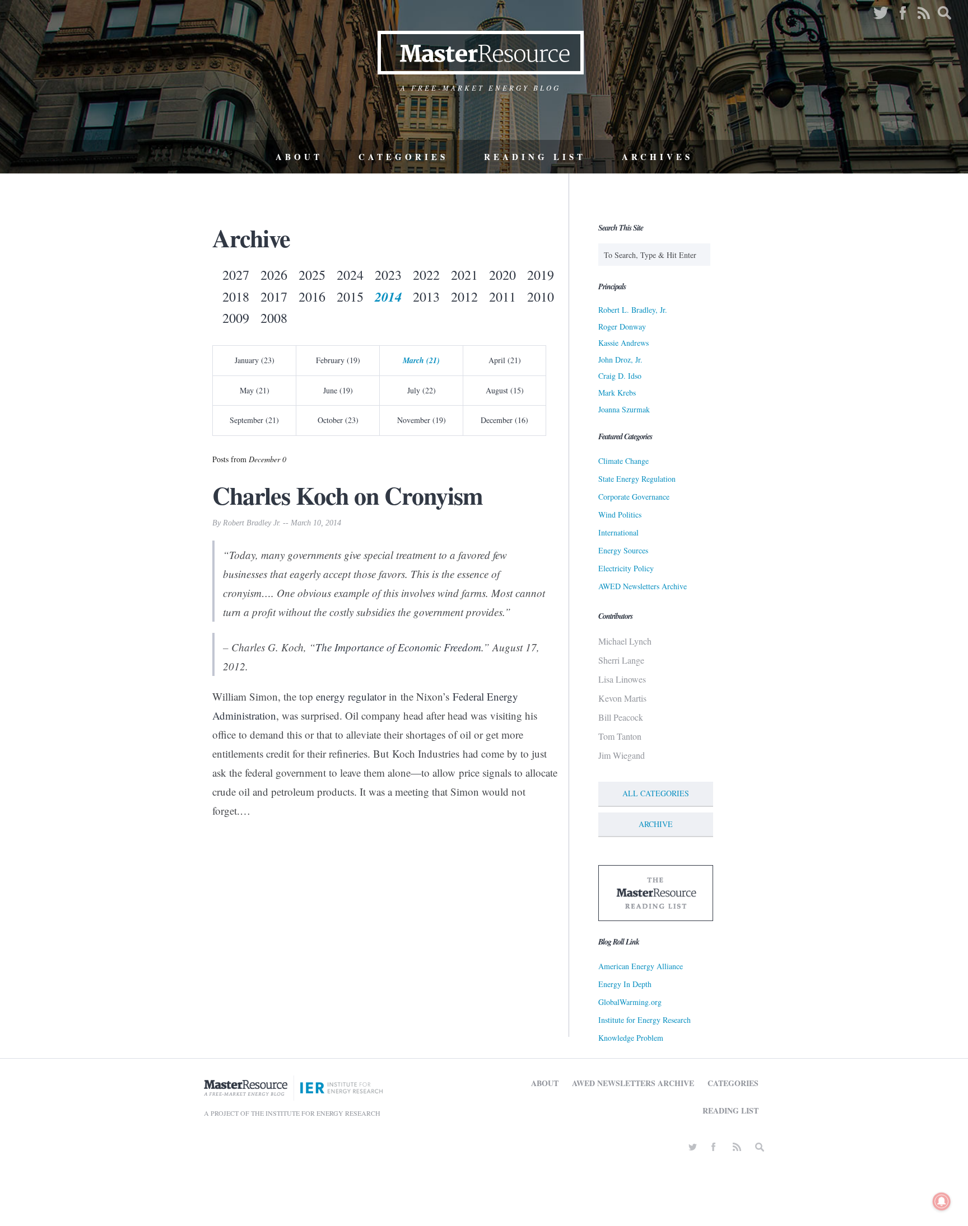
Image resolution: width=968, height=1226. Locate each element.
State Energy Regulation (637, 478)
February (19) (338, 360)
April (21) (504, 360)
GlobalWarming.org (630, 1002)
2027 (235, 275)
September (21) (254, 420)
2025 (312, 275)
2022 (426, 275)
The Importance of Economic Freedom (398, 647)
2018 (235, 297)
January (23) (254, 360)
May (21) (254, 390)
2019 (540, 275)
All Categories (655, 793)
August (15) (505, 390)
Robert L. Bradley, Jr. (632, 309)
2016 (312, 297)
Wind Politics (619, 514)
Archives (657, 157)
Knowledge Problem (630, 1037)
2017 (273, 297)
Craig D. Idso (619, 375)
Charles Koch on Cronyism (347, 495)
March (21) (421, 360)
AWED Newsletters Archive (642, 586)
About (299, 157)
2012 (464, 297)
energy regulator (351, 696)
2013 (426, 297)
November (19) (421, 420)
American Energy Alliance (640, 966)
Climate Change (623, 460)
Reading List (535, 157)
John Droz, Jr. (620, 359)
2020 (502, 275)
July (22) (421, 390)
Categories (403, 157)
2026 (273, 275)
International (618, 532)
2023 (388, 275)
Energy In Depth (624, 984)
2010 (540, 297)
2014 (388, 296)
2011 (502, 297)
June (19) (338, 390)
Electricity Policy (626, 568)
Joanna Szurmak (624, 409)
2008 (273, 318)
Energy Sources (623, 550)
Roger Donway (622, 326)
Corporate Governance (633, 496)
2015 (350, 297)
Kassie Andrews (623, 342)
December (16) (504, 420)
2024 (350, 275)
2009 (235, 318)
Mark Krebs (617, 392)
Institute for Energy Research (644, 1019)
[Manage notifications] (942, 1201)
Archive (656, 824)
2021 (464, 275)
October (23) (338, 420)
